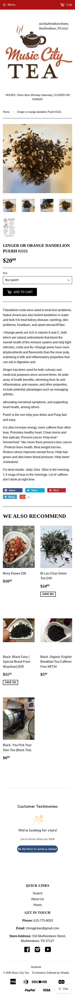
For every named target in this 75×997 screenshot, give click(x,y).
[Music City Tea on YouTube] (48, 950)
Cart (69, 4)
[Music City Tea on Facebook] (27, 950)
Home (6, 111)
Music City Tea (20, 972)
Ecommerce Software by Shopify (50, 972)
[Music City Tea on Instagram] (37, 950)
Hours (37, 904)
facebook (36, 967)
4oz (5, 272)
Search (37, 893)
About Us (37, 899)
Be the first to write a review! (37, 849)
